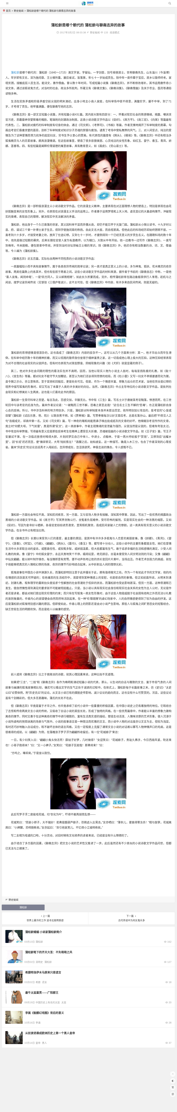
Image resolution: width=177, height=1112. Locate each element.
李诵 (38, 1022)
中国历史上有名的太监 (48, 1002)
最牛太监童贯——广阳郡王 (41, 992)
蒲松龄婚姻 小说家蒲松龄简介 (43, 931)
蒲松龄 (15, 72)
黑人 (44, 1042)
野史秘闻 (19, 10)
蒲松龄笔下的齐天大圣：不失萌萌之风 (48, 952)
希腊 (38, 982)
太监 (63, 1002)
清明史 (39, 962)
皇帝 (38, 1042)
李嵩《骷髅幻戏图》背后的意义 (44, 1012)
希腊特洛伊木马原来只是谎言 (43, 972)
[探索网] (88, 4)
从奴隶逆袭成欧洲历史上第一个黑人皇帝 (50, 1033)
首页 (8, 10)
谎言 (44, 982)
